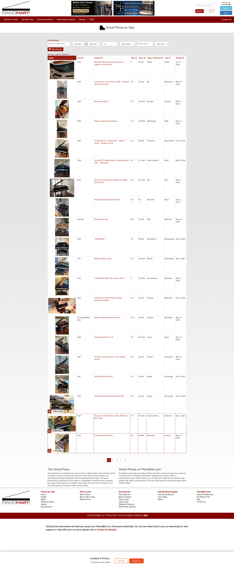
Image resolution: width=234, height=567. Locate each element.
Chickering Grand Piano (103, 435)
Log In (226, 13)
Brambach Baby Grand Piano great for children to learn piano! (109, 63)
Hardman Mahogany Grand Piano (107, 317)
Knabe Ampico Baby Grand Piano (107, 199)
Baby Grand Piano (101, 101)
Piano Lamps (124, 499)
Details (97, 58)
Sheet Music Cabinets (127, 506)
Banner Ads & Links (87, 497)
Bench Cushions (125, 497)
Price (141, 58)
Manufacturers (46, 506)
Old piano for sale (101, 219)
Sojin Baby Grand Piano (103, 376)
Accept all (136, 561)
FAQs (91, 19)
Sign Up (226, 8)
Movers (82, 19)
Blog (198, 499)
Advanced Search (47, 501)
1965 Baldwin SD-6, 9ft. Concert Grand (109, 278)
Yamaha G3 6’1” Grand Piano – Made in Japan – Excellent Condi (109, 141)
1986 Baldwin (99, 239)
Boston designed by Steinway (105, 121)
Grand (43, 494)
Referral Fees (85, 499)
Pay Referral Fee (203, 497)
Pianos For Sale (11, 19)
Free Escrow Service (166, 494)
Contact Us (226, 19)
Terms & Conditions (125, 515)
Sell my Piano (85, 494)
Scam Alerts (162, 497)
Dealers (44, 504)
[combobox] (59, 43)
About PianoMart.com (205, 494)
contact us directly (106, 529)
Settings (121, 561)
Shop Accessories (45, 19)
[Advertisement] (69, 549)
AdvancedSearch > (212, 11)
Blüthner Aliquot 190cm (103, 258)
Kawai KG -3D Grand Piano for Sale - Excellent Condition (108, 299)
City (166, 58)
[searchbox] (59, 44)
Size (133, 58)
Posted (179, 58)
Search (199, 11)
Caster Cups (123, 501)
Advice (160, 499)
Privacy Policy (111, 515)
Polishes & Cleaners (126, 504)
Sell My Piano (27, 19)
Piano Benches (124, 494)
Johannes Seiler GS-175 (103, 337)
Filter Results (56, 49)
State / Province (154, 58)
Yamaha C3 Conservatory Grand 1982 (109, 396)
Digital (43, 499)
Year (79, 58)
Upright (43, 497)
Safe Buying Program (66, 19)
